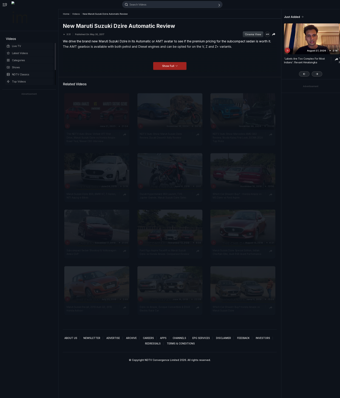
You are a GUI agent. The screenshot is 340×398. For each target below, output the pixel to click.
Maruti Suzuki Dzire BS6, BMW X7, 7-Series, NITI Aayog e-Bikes (91, 196)
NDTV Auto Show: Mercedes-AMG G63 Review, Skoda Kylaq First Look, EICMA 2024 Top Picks (238, 137)
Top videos (19, 81)
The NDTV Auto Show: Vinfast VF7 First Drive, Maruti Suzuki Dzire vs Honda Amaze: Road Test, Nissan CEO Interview (91, 137)
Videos (11, 39)
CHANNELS (179, 337)
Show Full (168, 65)
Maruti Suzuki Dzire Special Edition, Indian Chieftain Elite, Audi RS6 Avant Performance (237, 252)
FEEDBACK (243, 337)
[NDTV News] (20, 15)
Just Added (292, 17)
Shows (16, 67)
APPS (163, 337)
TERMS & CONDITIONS (181, 343)
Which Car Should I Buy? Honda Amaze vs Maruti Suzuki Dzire (236, 308)
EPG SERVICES (201, 337)
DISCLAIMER (223, 337)
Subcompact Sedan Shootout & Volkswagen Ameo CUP (91, 252)
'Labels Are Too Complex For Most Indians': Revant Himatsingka (304, 60)
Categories (18, 60)
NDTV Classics (20, 74)
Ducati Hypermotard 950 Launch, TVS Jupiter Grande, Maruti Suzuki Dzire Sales (163, 196)
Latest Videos (20, 53)
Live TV (16, 46)
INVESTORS (263, 337)
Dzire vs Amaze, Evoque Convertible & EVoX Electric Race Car (165, 308)
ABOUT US (70, 337)
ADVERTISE (113, 337)
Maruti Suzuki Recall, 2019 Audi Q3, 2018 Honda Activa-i (89, 308)
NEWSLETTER (91, 337)
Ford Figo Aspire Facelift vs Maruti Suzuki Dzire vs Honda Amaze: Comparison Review (164, 252)
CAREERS (148, 337)
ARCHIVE (131, 337)
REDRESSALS (153, 343)
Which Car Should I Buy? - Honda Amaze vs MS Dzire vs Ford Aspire (237, 196)
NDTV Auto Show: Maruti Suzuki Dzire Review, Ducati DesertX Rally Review (161, 135)
